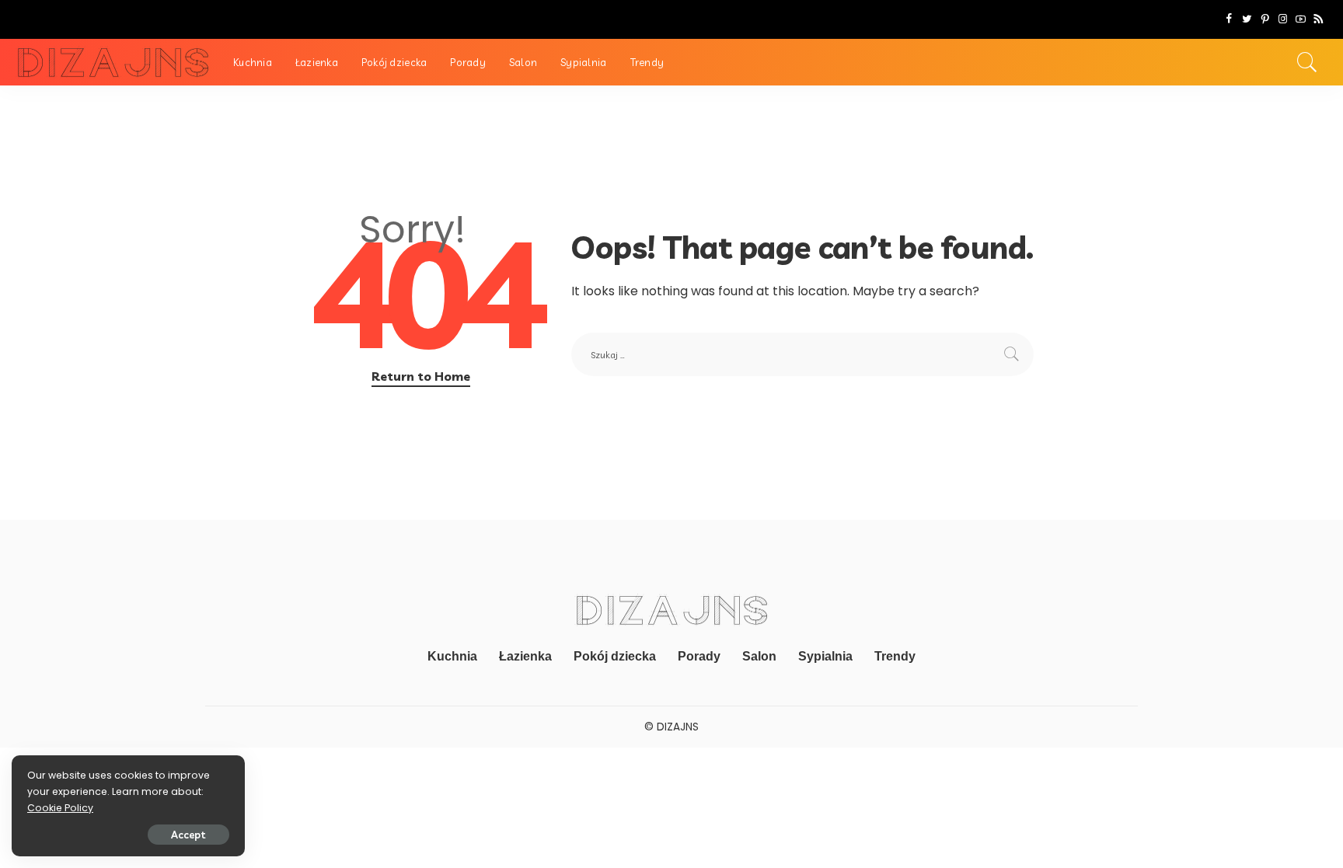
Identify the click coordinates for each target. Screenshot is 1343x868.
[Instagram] (1283, 19)
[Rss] (1318, 19)
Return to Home (421, 376)
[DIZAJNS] (113, 62)
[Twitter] (1247, 19)
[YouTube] (1301, 19)
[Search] (1307, 62)
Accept (188, 834)
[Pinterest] (1265, 19)
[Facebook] (1229, 19)
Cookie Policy (60, 807)
